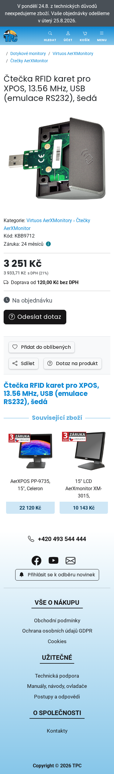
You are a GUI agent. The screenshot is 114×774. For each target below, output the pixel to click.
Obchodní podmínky (57, 620)
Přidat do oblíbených (45, 347)
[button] (68, 36)
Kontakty (57, 730)
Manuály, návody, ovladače (57, 686)
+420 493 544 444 (61, 538)
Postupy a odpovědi (57, 696)
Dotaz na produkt (76, 363)
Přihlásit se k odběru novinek (60, 575)
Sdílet (27, 363)
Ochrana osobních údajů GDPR (57, 630)
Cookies (57, 641)
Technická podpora (57, 675)
